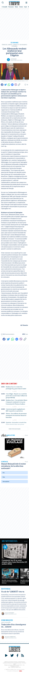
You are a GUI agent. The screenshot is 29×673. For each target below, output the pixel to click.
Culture (21, 6)
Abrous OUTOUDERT (9, 612)
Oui (3, 472)
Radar (16, 6)
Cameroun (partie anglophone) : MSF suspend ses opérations (15, 410)
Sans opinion (6, 481)
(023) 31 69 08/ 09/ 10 (17, 665)
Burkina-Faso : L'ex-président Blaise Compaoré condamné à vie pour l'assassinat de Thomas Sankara (16, 402)
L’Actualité (4, 6)
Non (4, 477)
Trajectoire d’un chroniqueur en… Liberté (13, 625)
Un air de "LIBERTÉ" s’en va (12, 591)
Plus (26, 435)
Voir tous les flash (14, 429)
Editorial (5, 589)
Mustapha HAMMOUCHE (10, 636)
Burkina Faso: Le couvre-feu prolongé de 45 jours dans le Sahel (16, 388)
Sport (25, 6)
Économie (11, 6)
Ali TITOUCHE (14, 59)
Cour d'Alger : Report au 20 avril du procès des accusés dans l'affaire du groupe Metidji (16, 396)
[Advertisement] (14, 24)
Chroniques (7, 620)
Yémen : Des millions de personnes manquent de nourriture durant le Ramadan (16, 415)
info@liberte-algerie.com (16, 667)
